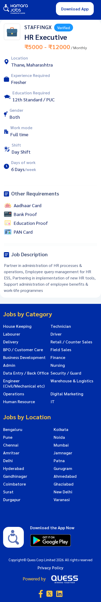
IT (53, 401)
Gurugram (63, 468)
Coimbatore (14, 484)
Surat (8, 491)
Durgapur (11, 499)
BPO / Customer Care (23, 349)
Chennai (10, 445)
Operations (13, 393)
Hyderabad (13, 468)
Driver (56, 334)
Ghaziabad (64, 484)
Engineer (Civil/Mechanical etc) (24, 383)
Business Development (24, 357)
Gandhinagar (15, 476)
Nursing (58, 365)
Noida (59, 437)
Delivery (10, 341)
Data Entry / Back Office (26, 373)
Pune (7, 437)
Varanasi (62, 499)
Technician (61, 326)
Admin (9, 365)
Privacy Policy (50, 567)
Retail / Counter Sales (71, 341)
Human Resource (19, 401)
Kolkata (61, 429)
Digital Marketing (67, 393)
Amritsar (11, 452)
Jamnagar (63, 452)
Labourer (11, 334)
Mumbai (61, 445)
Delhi (8, 460)
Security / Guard (66, 373)
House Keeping (17, 326)
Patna (59, 460)
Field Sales (61, 349)
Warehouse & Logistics (72, 380)
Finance (58, 357)
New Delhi (63, 491)
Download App (75, 8)
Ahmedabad (65, 476)
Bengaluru (12, 429)
